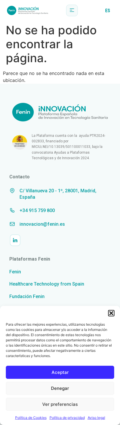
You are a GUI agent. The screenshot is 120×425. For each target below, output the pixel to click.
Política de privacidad (67, 417)
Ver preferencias (60, 404)
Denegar (60, 388)
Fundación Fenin (27, 296)
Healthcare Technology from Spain (46, 284)
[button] (111, 313)
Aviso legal (96, 417)
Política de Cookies (31, 417)
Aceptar (60, 372)
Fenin (15, 272)
